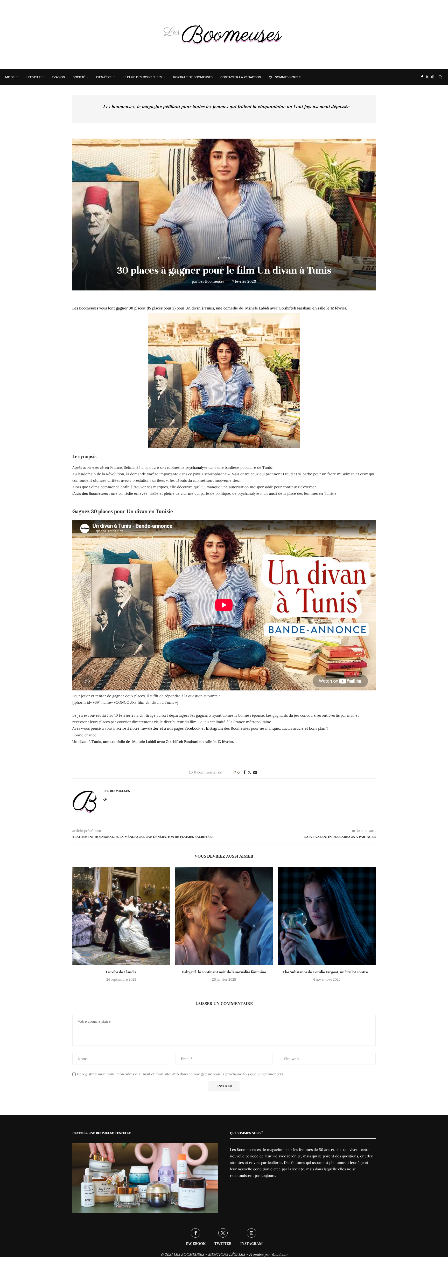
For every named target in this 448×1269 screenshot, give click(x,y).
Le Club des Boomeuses (142, 77)
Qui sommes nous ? (284, 77)
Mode (10, 77)
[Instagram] (432, 77)
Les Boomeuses (211, 281)
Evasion (58, 77)
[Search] (440, 77)
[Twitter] (427, 77)
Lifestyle (33, 77)
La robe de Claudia (121, 972)
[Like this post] (238, 772)
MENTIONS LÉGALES (226, 1254)
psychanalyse (196, 467)
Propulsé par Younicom (268, 1254)
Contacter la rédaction (240, 77)
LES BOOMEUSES (188, 1254)
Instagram (214, 728)
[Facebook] (422, 77)
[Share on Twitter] (249, 772)
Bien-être (103, 77)
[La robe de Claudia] (121, 916)
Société (79, 77)
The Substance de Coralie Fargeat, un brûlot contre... (327, 972)
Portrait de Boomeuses (193, 77)
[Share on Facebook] (244, 772)
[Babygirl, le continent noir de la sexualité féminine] (224, 916)
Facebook (192, 728)
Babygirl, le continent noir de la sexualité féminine (224, 972)
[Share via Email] (255, 772)
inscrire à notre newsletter (136, 728)
